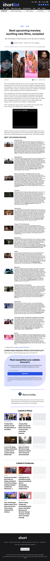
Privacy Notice (12, 378)
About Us (6, 542)
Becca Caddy (18, 43)
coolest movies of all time (21, 347)
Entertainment (27, 8)
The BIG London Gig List (15, 11)
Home (22, 26)
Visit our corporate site (39, 554)
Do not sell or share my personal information (25, 544)
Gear (34, 8)
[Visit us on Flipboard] (43, 4)
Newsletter (43, 79)
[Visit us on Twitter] (48, 4)
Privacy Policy (36, 542)
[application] (25, 119)
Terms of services (23, 377)
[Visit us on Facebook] (45, 4)
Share (7, 79)
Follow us (35, 79)
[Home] (3, 8)
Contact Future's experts (15, 542)
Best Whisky (40, 11)
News (7, 8)
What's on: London (16, 8)
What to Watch (29, 11)
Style (38, 8)
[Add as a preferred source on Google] (25, 549)
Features (37, 43)
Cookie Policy (43, 542)
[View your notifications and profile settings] (39, 2)
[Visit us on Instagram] (39, 4)
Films (27, 26)
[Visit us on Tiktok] (41, 4)
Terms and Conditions (27, 542)
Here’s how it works (41, 46)
